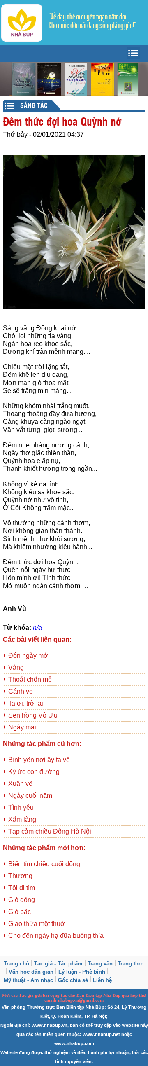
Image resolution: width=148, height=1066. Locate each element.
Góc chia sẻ (73, 980)
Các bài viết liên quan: (37, 639)
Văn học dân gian (31, 972)
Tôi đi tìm (21, 887)
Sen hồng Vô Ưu (33, 715)
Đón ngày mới (29, 655)
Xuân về (20, 783)
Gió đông (21, 899)
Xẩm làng (22, 819)
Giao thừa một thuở (36, 923)
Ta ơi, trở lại (25, 703)
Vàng (16, 667)
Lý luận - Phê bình (81, 972)
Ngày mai (22, 727)
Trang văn (100, 964)
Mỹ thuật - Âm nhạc (28, 980)
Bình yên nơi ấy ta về (39, 759)
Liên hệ (102, 980)
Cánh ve (20, 691)
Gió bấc (19, 911)
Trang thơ (130, 964)
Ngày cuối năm (30, 795)
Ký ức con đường (34, 771)
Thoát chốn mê (30, 679)
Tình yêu (21, 807)
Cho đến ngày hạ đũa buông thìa (56, 935)
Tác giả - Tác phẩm (58, 964)
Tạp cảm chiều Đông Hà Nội (49, 831)
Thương (20, 875)
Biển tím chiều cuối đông (44, 863)
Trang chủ (16, 964)
